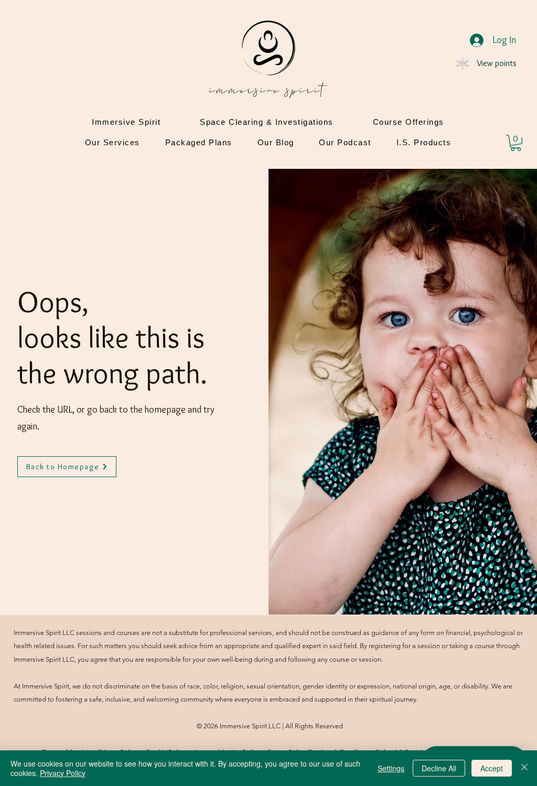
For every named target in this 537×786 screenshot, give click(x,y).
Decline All (439, 768)
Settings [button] (391, 768)
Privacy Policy (62, 773)
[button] (515, 143)
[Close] (524, 768)
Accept (491, 768)
